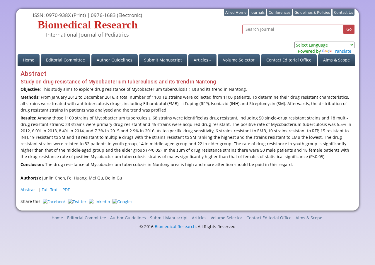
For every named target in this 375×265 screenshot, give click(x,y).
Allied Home (235, 12)
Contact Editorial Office (288, 60)
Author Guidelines (114, 60)
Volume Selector (239, 60)
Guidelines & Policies (312, 12)
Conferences (279, 12)
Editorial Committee (65, 60)
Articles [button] (201, 60)
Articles (199, 217)
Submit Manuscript (163, 60)
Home (31, 60)
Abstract (29, 189)
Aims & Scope (336, 60)
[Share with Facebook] (54, 201)
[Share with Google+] (122, 201)
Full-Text (50, 189)
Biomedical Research (175, 226)
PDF (66, 189)
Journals (257, 12)
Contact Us (343, 12)
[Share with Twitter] (77, 201)
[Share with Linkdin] (99, 201)
